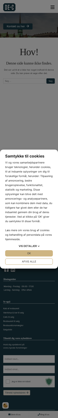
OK (29, 253)
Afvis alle (29, 261)
